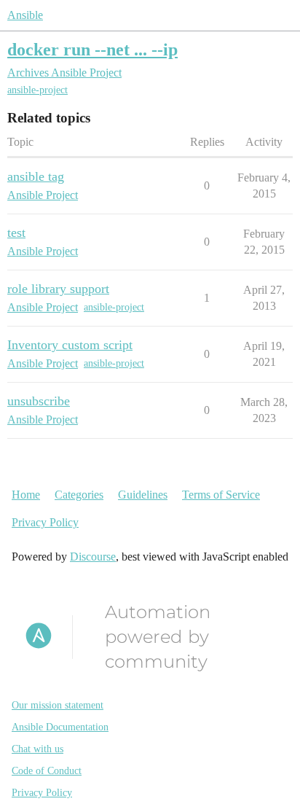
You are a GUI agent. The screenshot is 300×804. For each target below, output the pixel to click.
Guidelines (142, 494)
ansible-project (37, 90)
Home (26, 494)
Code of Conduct (47, 770)
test (16, 232)
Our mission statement (57, 705)
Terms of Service (221, 494)
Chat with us (37, 748)
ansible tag (35, 176)
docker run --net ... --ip (92, 49)
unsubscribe (38, 401)
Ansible (25, 15)
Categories (79, 494)
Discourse (93, 556)
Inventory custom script (70, 344)
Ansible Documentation (60, 727)
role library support (58, 288)
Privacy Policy (45, 522)
